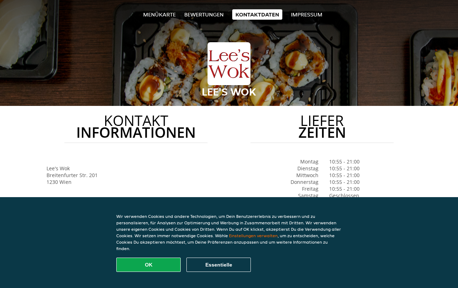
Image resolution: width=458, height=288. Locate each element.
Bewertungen (204, 14)
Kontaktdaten (257, 14)
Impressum (306, 14)
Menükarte (159, 14)
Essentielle (218, 265)
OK (148, 265)
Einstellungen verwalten (253, 235)
